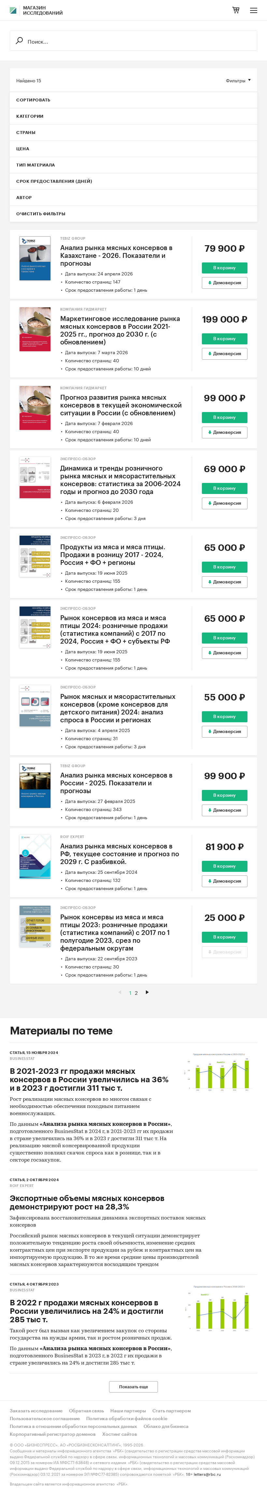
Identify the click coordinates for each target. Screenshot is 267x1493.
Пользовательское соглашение (45, 1419)
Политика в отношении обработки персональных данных (73, 1426)
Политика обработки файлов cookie (126, 1419)
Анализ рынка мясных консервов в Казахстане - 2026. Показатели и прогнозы (116, 256)
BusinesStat (22, 1058)
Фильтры (236, 80)
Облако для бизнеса (166, 1426)
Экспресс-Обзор (78, 459)
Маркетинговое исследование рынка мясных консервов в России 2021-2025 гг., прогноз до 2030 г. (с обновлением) (120, 331)
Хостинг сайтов (119, 1434)
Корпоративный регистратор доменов (53, 1434)
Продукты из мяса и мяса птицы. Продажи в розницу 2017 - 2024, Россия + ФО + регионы (112, 555)
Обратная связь (86, 1411)
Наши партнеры (128, 1411)
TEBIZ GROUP (73, 238)
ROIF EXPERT (72, 837)
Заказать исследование (36, 1411)
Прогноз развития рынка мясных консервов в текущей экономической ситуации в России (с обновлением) (121, 405)
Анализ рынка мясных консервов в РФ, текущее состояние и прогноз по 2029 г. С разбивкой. (119, 854)
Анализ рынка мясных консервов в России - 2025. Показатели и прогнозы (116, 783)
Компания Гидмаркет (83, 309)
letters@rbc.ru (207, 1474)
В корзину (224, 268)
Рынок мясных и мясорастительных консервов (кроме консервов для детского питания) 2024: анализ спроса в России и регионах (118, 709)
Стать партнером (171, 1411)
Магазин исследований (43, 11)
